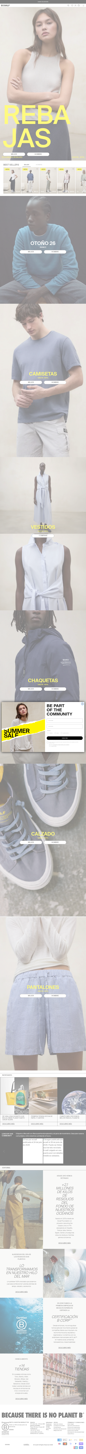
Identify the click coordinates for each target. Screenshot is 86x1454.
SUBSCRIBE (65, 738)
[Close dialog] (82, 704)
